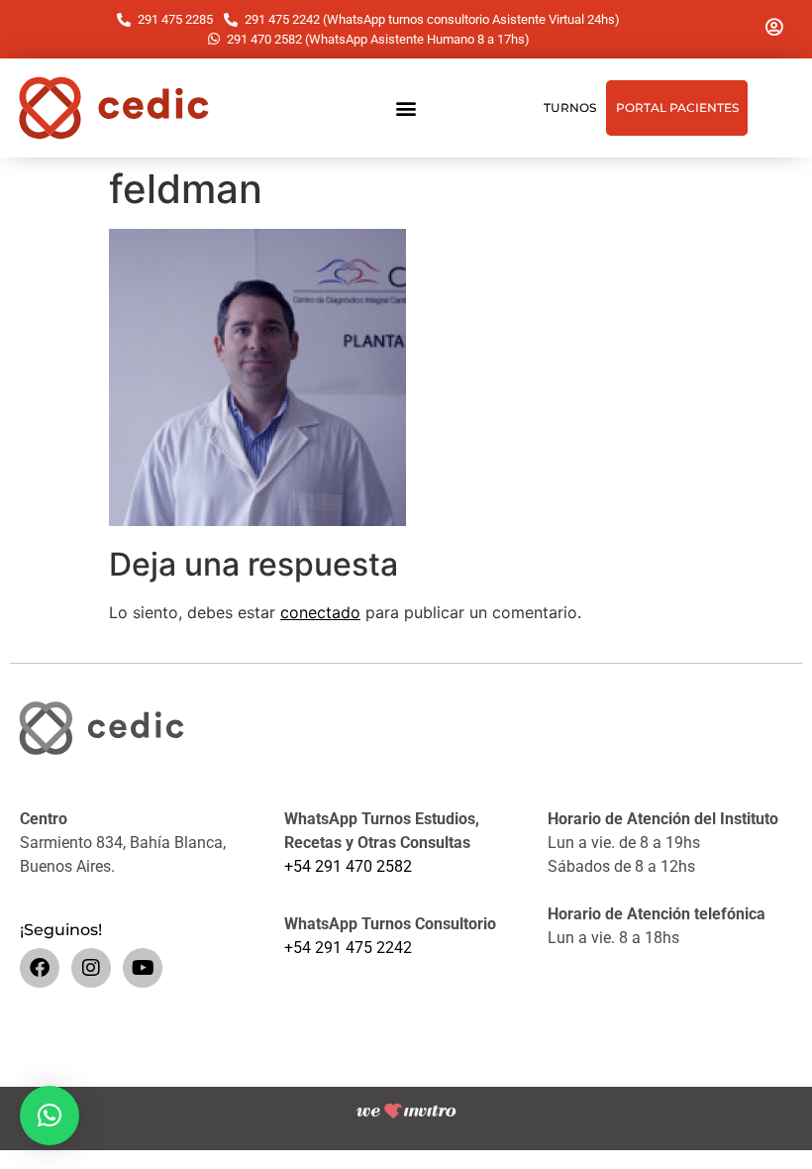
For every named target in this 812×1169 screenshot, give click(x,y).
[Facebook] (39, 968)
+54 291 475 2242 (348, 947)
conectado (320, 612)
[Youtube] (142, 968)
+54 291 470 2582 (348, 866)
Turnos (570, 107)
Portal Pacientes (677, 107)
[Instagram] (91, 968)
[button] (406, 108)
